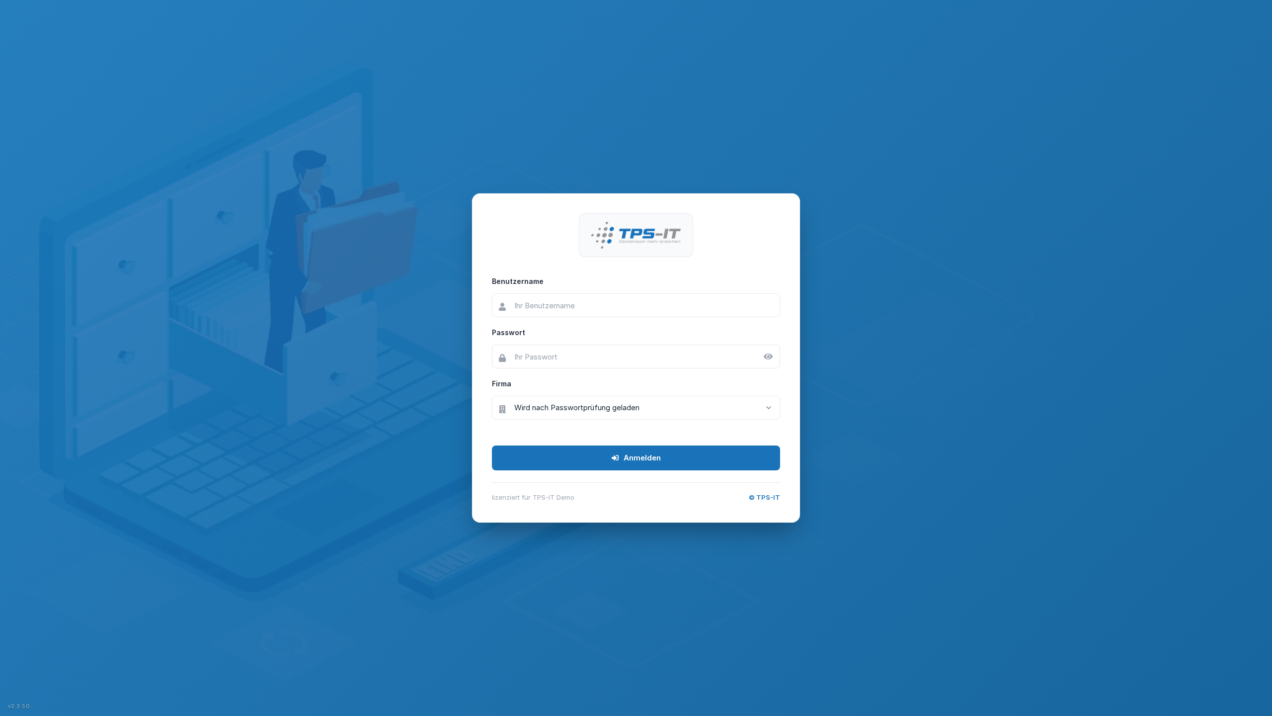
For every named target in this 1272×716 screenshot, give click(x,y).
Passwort (508, 332)
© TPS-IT (764, 497)
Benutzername (518, 281)
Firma (501, 383)
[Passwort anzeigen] (768, 356)
